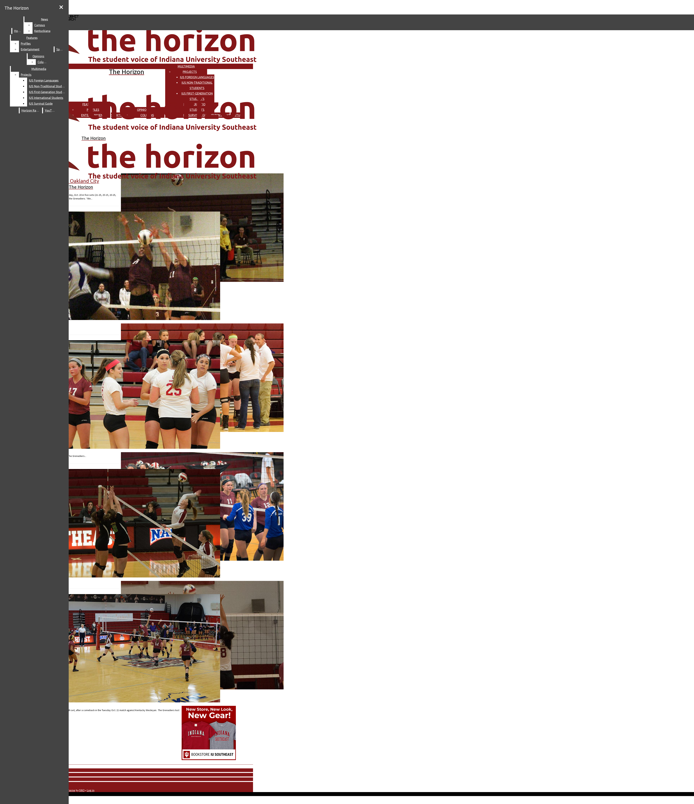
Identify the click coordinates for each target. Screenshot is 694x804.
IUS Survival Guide (41, 103)
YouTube (50, 110)
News (44, 19)
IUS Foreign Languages (197, 77)
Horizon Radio (31, 110)
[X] (108, 12)
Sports (60, 49)
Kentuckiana (42, 31)
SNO (82, 790)
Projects (190, 71)
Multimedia (186, 66)
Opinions (38, 56)
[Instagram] (108, 7)
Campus (39, 25)
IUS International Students (46, 97)
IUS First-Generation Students (48, 92)
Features (32, 37)
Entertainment (30, 49)
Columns (43, 62)
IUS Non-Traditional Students (48, 86)
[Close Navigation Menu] (61, 7)
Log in (90, 790)
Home (18, 31)
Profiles (26, 43)
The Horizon (17, 8)
